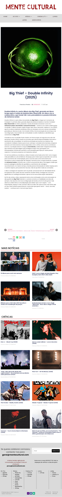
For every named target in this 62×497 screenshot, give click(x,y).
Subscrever (56, 451)
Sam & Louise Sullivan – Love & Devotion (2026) (44, 342)
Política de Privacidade (48, 492)
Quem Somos (36, 20)
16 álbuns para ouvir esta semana (11, 273)
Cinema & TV (41, 16)
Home (5, 16)
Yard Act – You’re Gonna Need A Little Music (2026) (14, 431)
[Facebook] (31, 493)
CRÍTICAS (7, 316)
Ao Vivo (15, 16)
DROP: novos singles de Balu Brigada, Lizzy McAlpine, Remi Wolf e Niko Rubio (45, 274)
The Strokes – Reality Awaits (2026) (12, 403)
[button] (14, 237)
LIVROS (55, 16)
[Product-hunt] (34, 493)
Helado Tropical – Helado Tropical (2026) (45, 403)
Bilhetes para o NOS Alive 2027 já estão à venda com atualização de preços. (13, 303)
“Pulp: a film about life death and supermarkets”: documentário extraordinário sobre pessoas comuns (15, 373)
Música (27, 16)
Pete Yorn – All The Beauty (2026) (42, 371)
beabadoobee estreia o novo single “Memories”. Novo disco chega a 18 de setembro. (44, 304)
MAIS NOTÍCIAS (10, 248)
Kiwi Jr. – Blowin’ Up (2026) (9, 342)
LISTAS (24, 20)
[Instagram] (28, 493)
